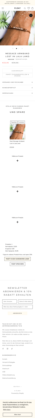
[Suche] (25, 8)
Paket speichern (17, 264)
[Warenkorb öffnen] (32, 8)
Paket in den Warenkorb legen (17, 259)
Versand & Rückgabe (8, 362)
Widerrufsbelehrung (8, 375)
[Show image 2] (18, 48)
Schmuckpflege (7, 365)
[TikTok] (12, 348)
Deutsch (17, 386)
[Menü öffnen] (3, 8)
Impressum (5, 369)
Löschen (21, 122)
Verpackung (7, 93)
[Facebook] (3, 348)
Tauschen (14, 122)
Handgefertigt (9, 87)
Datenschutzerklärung (9, 378)
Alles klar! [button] (17, 414)
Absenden (17, 313)
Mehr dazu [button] (6, 409)
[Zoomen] (31, 15)
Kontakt (4, 359)
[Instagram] (7, 348)
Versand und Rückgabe (12, 82)
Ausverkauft (17, 71)
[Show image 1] (16, 48)
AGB (3, 372)
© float (17, 390)
